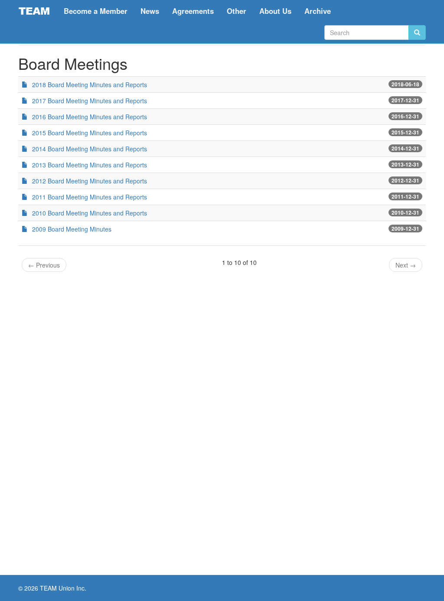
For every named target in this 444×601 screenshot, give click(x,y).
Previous (44, 265)
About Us (275, 11)
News (149, 11)
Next (405, 265)
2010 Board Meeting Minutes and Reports (89, 213)
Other (236, 11)
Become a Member (95, 11)
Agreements (193, 11)
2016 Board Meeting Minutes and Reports (89, 116)
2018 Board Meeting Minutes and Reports (89, 84)
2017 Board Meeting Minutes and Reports (89, 100)
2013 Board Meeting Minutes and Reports (89, 164)
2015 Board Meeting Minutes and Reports (89, 132)
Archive (317, 11)
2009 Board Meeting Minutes (71, 229)
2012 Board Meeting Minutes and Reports (89, 180)
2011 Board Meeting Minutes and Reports (89, 197)
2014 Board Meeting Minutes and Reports (89, 148)
